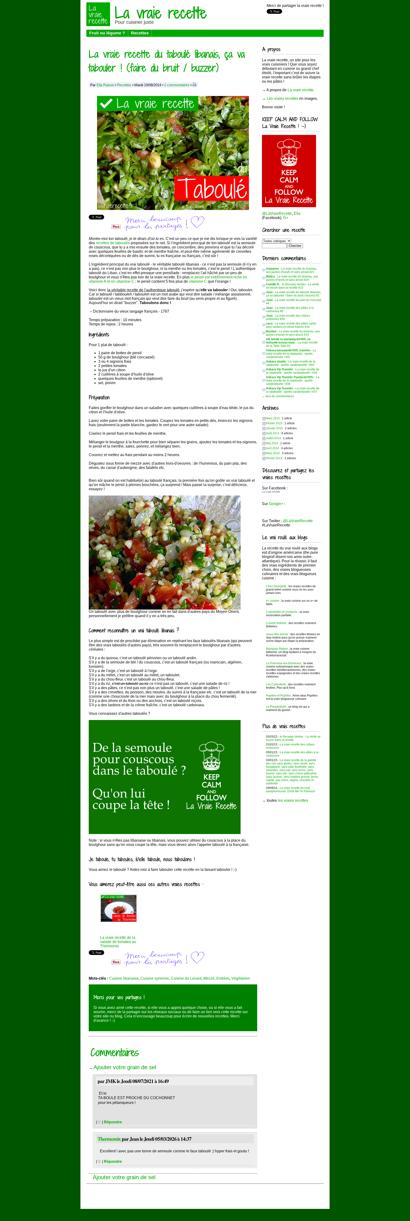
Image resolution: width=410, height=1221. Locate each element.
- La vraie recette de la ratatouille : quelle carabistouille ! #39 (292, 371)
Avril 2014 (272, 448)
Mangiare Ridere (277, 648)
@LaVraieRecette (277, 213)
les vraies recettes (293, 800)
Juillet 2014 (273, 438)
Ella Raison (105, 85)
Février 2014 (274, 458)
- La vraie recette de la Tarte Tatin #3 (292, 343)
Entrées (222, 978)
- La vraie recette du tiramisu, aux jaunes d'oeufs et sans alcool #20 (292, 278)
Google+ (276, 504)
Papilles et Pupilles (278, 695)
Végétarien (240, 978)
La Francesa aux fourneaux (283, 663)
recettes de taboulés (113, 243)
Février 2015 (274, 423)
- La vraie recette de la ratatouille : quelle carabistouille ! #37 (292, 390)
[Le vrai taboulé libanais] (173, 209)
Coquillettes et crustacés (282, 612)
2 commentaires (176, 85)
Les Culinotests (276, 684)
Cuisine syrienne (154, 978)
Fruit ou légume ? (107, 33)
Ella (297, 213)
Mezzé (208, 978)
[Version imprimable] (194, 85)
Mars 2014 (273, 453)
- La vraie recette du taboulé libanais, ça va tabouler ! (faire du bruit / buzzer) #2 (293, 294)
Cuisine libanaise (124, 978)
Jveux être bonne (277, 634)
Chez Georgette (276, 586)
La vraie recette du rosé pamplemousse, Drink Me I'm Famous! (290, 789)
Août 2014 (272, 433)
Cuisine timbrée (276, 623)
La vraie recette (161, 12)
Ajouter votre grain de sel (124, 1067)
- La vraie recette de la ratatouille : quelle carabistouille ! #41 (291, 354)
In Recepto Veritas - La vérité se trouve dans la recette (293, 738)
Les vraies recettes (282, 98)
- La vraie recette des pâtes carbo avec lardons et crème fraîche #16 (291, 325)
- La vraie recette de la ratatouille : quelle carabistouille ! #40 (290, 363)
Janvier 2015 (274, 428)
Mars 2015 (273, 418)
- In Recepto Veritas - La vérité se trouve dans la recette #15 (292, 286)
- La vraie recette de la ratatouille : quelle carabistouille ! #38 (292, 381)
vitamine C (198, 281)
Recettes (140, 33)
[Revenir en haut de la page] (99, 1122)
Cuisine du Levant (186, 978)
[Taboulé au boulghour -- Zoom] (165, 608)
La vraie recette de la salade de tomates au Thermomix (118, 941)
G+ (285, 218)
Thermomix (109, 1138)
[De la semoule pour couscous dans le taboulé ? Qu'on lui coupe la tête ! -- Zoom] (165, 833)
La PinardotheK (276, 706)
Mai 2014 (272, 443)
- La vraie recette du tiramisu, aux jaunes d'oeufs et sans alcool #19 (293, 333)
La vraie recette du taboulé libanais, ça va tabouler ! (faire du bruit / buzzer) (167, 61)
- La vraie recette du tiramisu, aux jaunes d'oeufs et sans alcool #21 (291, 270)
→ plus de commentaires (278, 396)
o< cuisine (272, 600)
